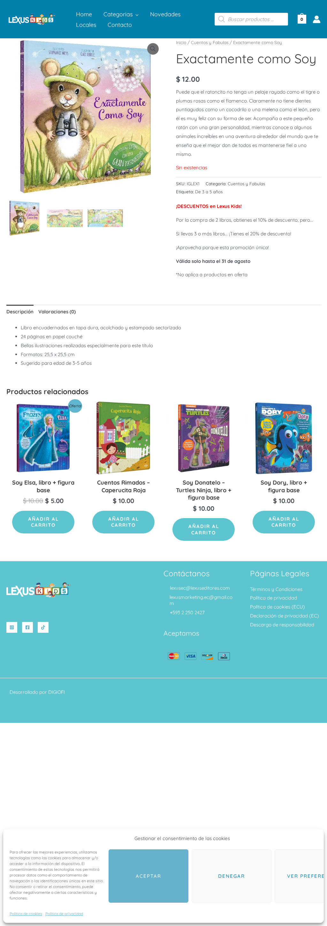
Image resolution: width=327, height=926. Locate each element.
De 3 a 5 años (209, 191)
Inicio (181, 42)
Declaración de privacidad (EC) (284, 616)
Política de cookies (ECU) (277, 607)
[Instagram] (11, 627)
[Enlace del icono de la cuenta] (317, 19)
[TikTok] (43, 627)
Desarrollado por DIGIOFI (37, 692)
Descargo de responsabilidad (282, 625)
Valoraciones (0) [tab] (57, 312)
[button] (136, 14)
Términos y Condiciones (276, 589)
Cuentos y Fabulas (209, 42)
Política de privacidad (64, 913)
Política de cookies (26, 913)
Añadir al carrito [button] (43, 522)
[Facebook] (27, 627)
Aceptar (148, 876)
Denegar (231, 876)
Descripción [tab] (20, 312)
